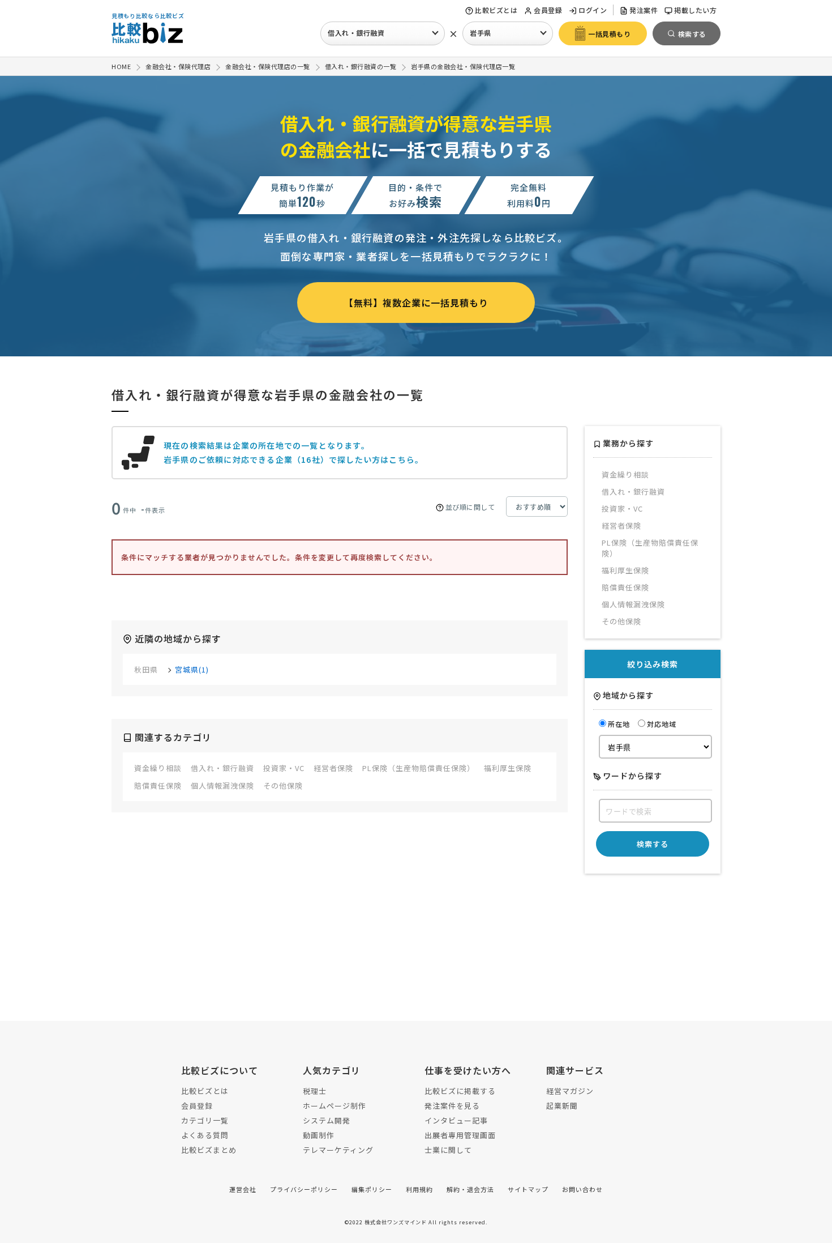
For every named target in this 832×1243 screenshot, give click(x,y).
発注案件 (643, 10)
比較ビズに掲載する (460, 1091)
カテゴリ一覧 (205, 1120)
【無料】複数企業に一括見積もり (416, 302)
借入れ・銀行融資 (356, 32)
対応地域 (661, 724)
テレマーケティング (338, 1149)
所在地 (619, 724)
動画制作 (318, 1135)
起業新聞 (562, 1105)
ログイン (592, 10)
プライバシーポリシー (304, 1189)
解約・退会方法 (470, 1189)
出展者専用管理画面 (460, 1135)
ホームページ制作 (334, 1105)
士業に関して (448, 1149)
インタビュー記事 (456, 1120)
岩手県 (480, 32)
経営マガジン (570, 1091)
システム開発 (326, 1120)
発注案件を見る (452, 1105)
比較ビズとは (496, 10)
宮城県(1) (192, 669)
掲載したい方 (695, 10)
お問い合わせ (582, 1189)
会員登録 (548, 10)
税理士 (315, 1091)
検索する (652, 843)
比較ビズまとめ (209, 1149)
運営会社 (242, 1189)
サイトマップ (528, 1189)
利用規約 (419, 1189)
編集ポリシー (371, 1189)
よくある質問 (205, 1135)
